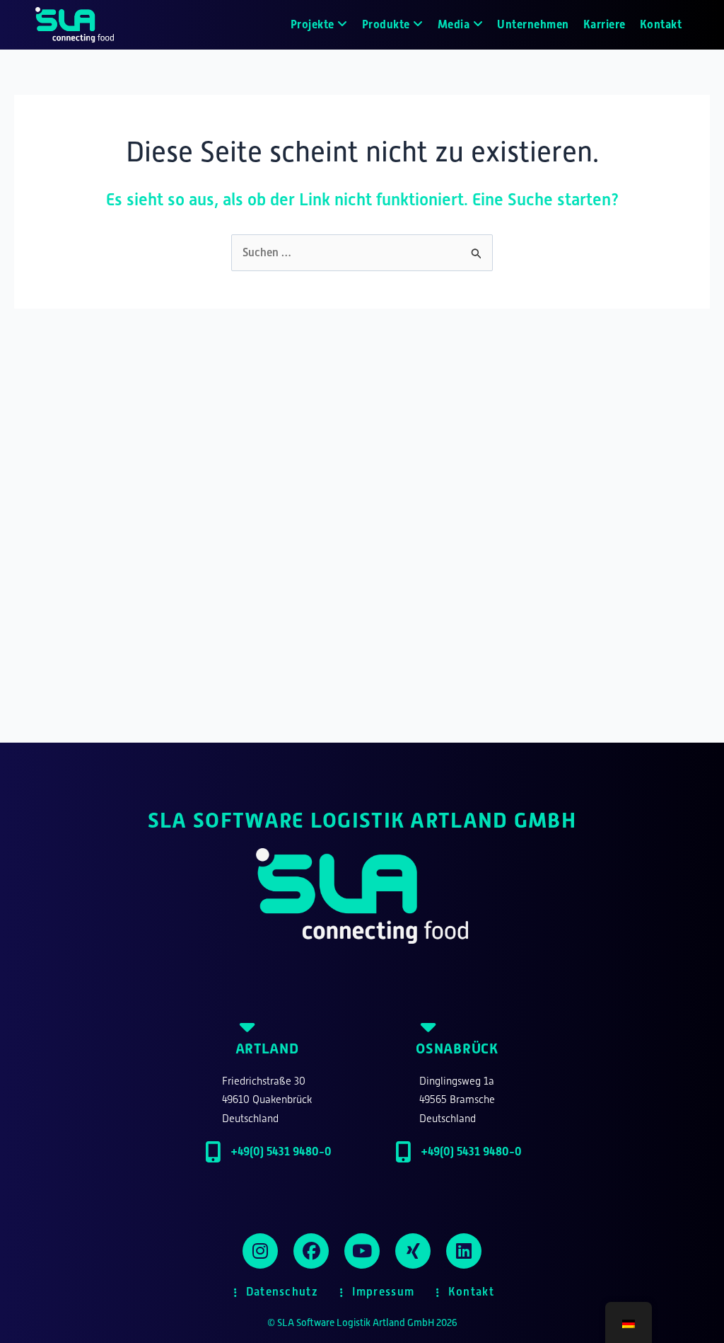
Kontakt (661, 24)
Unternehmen (533, 24)
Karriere (604, 24)
